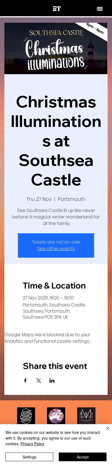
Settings (29, 457)
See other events (56, 248)
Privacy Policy (32, 443)
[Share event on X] (38, 380)
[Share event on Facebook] (25, 380)
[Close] (104, 431)
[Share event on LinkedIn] (52, 380)
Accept (83, 457)
